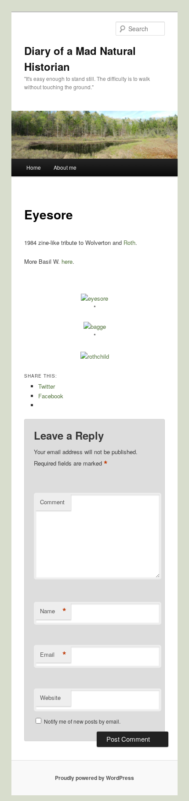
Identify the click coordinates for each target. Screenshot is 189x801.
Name (53, 611)
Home (33, 167)
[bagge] (95, 326)
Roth (129, 242)
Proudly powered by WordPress (94, 778)
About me (65, 167)
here (67, 261)
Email (53, 655)
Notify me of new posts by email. (82, 721)
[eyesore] (94, 298)
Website (50, 697)
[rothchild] (94, 356)
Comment (52, 502)
